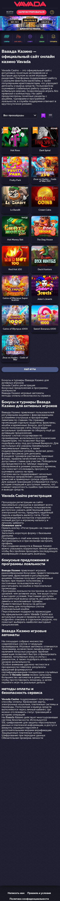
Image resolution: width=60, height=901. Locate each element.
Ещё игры (30, 369)
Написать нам (16, 893)
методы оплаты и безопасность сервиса (26, 396)
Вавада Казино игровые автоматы (23, 393)
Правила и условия (39, 893)
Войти (9, 12)
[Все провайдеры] (19, 116)
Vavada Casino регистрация (18, 385)
